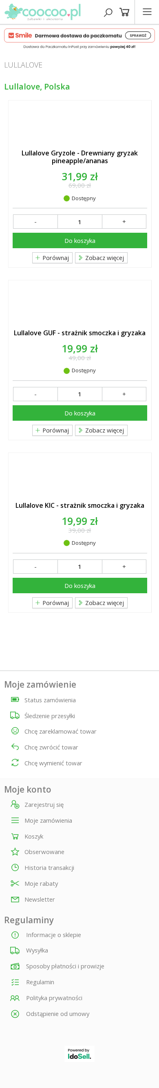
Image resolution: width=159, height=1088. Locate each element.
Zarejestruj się (44, 804)
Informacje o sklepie (52, 935)
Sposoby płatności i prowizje (64, 966)
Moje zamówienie (40, 684)
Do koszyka (79, 240)
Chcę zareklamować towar (60, 731)
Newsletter (39, 899)
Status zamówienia (50, 700)
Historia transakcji (49, 868)
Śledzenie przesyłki (49, 715)
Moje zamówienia (48, 820)
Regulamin (39, 982)
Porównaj (55, 257)
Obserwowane (44, 852)
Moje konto (27, 789)
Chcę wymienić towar (53, 763)
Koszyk (33, 836)
